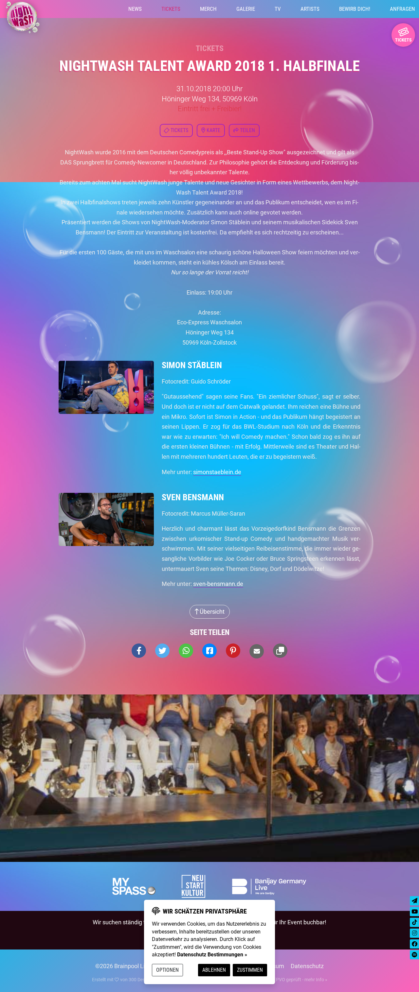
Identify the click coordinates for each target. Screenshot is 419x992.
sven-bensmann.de (218, 583)
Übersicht (211, 611)
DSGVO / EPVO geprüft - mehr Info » (290, 979)
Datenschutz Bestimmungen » (212, 954)
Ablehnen (214, 970)
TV (278, 9)
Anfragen (402, 9)
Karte (212, 130)
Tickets (170, 9)
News (135, 9)
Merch (208, 9)
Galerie (245, 9)
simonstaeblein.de (217, 472)
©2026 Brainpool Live (123, 966)
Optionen (167, 970)
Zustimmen (250, 970)
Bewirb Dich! (354, 9)
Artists (310, 9)
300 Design (140, 979)
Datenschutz (307, 966)
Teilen (247, 130)
